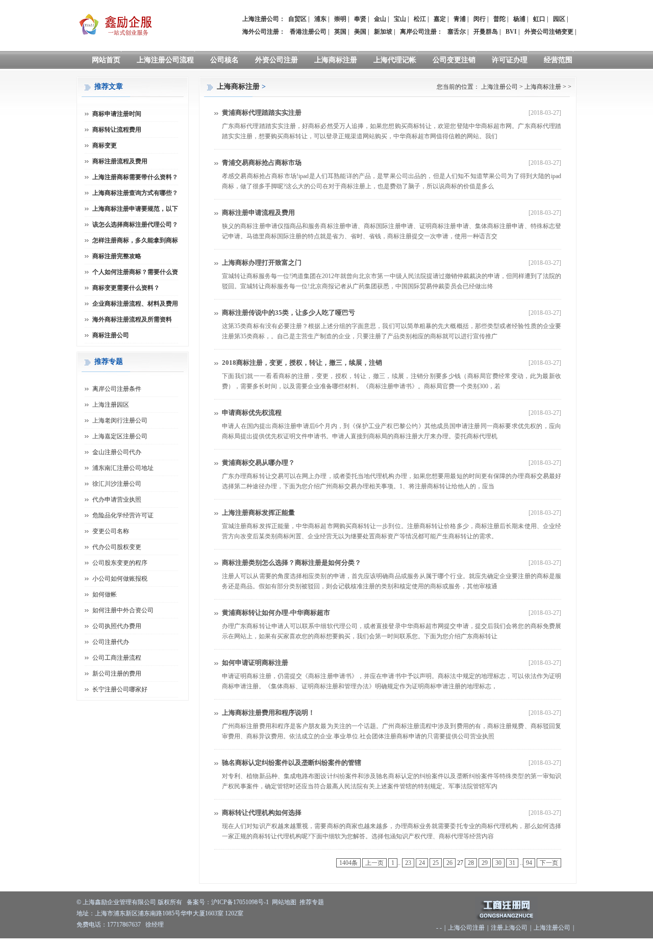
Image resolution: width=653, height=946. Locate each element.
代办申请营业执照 (116, 499)
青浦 (460, 18)
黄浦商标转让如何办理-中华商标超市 (276, 612)
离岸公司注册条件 (116, 388)
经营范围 (558, 60)
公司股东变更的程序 (119, 562)
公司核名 (224, 60)
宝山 (400, 18)
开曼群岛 (485, 31)
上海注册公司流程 (165, 60)
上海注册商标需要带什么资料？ (135, 177)
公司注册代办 (110, 641)
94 (529, 862)
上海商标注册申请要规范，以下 (135, 208)
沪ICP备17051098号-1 (240, 902)
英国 (340, 31)
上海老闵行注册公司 (119, 420)
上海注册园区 (110, 404)
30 (498, 862)
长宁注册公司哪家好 (119, 689)
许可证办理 (510, 60)
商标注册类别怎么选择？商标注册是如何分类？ (291, 562)
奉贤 (360, 18)
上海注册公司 (499, 86)
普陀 (499, 18)
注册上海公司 (509, 927)
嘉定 (440, 18)
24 (422, 862)
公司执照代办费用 (116, 626)
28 (471, 862)
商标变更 (104, 145)
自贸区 (297, 18)
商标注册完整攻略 (116, 256)
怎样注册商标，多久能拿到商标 (135, 240)
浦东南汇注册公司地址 (123, 467)
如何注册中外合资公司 (123, 610)
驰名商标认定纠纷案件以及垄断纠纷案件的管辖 (291, 762)
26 (449, 862)
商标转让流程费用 (116, 129)
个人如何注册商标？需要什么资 (135, 272)
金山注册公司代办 (116, 452)
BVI (511, 31)
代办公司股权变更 (116, 547)
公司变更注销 (454, 60)
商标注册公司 (110, 335)
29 (485, 862)
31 (512, 862)
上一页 (374, 862)
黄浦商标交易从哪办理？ (258, 462)
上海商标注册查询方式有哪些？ (135, 192)
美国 (360, 31)
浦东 (320, 18)
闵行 (479, 18)
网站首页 (106, 60)
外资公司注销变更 (548, 31)
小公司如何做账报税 (119, 578)
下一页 (549, 862)
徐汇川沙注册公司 (116, 483)
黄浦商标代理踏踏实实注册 (262, 112)
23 (408, 862)
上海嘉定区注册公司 (119, 436)
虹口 (539, 18)
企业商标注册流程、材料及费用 (135, 303)
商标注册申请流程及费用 (258, 212)
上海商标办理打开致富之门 (262, 262)
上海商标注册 (335, 60)
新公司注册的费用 (116, 673)
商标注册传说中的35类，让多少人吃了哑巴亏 (288, 312)
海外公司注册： (263, 31)
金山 (380, 18)
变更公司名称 (110, 531)
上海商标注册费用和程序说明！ (268, 712)
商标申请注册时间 (116, 113)
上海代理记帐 (394, 60)
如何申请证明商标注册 (255, 662)
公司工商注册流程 (116, 657)
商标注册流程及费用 (119, 161)
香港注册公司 (308, 31)
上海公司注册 (466, 927)
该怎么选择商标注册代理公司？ (135, 224)
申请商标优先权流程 (252, 412)
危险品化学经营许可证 (123, 515)
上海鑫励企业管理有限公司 (119, 902)
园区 (559, 18)
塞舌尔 (456, 31)
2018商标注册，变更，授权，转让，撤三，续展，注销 (302, 362)
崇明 (340, 18)
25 (436, 862)
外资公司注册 (276, 60)
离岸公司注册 (418, 31)
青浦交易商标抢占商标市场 (262, 162)
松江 (420, 18)
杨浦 (519, 18)
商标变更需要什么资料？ (126, 287)
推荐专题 (311, 902)
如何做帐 (104, 594)
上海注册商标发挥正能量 (258, 512)
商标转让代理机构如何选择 (262, 812)
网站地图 (284, 902)
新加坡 (383, 31)
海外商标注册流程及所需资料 (132, 319)
